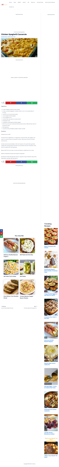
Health (19, 2)
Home (10, 2)
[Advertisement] (19, 23)
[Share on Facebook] (21, 103)
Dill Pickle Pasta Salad (10, 276)
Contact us (11, 6)
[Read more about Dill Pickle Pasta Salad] (11, 267)
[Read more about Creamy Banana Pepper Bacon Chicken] (27, 287)
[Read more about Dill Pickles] (27, 267)
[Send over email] (32, 103)
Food (15, 2)
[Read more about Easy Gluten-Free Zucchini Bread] (11, 287)
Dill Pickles (23, 276)
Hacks (24, 2)
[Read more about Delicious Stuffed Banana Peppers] (11, 245)
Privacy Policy (40, 2)
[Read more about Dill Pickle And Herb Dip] (27, 245)
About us (33, 2)
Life (28, 2)
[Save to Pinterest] (10, 103)
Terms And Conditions (50, 2)
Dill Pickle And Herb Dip (26, 254)
